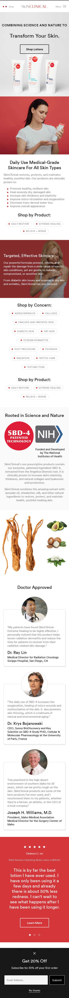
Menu (58, 6)
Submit (57, 980)
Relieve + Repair (35, 231)
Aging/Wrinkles (24, 313)
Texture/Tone (35, 367)
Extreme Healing (49, 223)
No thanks (34, 990)
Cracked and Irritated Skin (36, 322)
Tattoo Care (46, 358)
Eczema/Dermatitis (35, 340)
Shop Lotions (34, 49)
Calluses (50, 313)
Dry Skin (49, 331)
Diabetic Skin (25, 331)
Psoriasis (51, 349)
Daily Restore (20, 223)
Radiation (22, 358)
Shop (11, 6)
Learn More (34, 902)
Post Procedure (25, 349)
